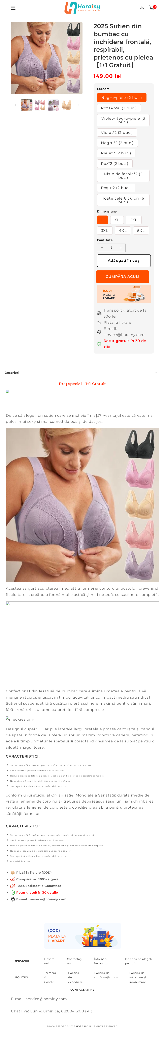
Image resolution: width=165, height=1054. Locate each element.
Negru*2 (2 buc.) (117, 143)
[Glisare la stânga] (15, 104)
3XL (104, 230)
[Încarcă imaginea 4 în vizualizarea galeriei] (66, 105)
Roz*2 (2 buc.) (114, 163)
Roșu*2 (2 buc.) (116, 188)
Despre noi (49, 961)
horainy (82, 1026)
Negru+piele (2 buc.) (121, 97)
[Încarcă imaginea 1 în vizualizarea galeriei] (26, 105)
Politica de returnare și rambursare (137, 977)
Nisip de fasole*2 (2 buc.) (123, 176)
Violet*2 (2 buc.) (117, 132)
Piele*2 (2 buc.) (116, 153)
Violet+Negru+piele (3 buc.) (123, 120)
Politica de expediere (75, 977)
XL (117, 220)
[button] (152, 8)
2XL (133, 220)
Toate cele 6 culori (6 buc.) (123, 200)
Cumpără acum (124, 276)
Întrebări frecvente (100, 961)
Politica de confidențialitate (106, 975)
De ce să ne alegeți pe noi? (138, 961)
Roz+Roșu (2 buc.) (119, 108)
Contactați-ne (75, 961)
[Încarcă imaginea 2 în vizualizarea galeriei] (39, 105)
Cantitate (105, 240)
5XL (140, 230)
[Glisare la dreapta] (78, 104)
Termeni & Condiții (50, 977)
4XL (123, 230)
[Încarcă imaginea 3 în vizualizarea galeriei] (53, 105)
